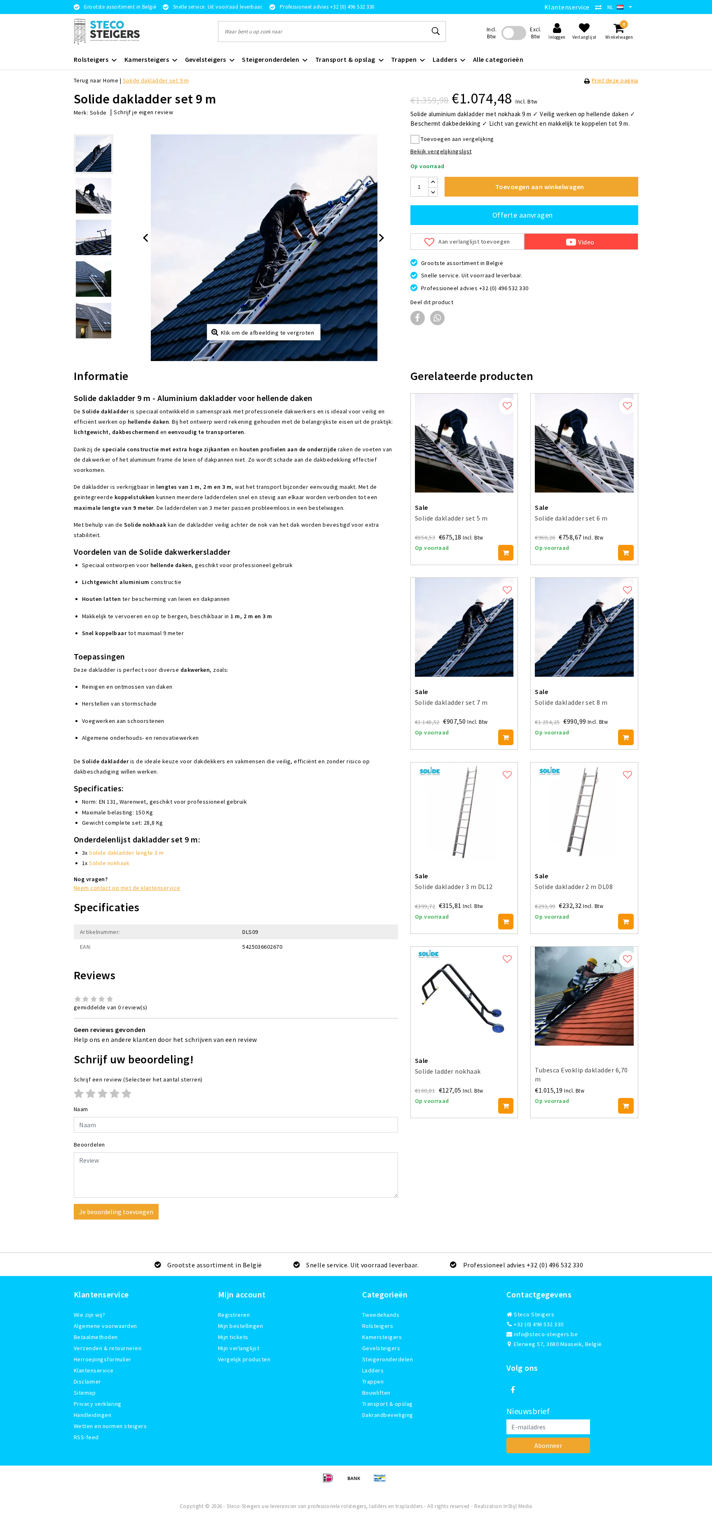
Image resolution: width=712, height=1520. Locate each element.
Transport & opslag (387, 1403)
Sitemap (85, 1392)
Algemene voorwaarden (105, 1326)
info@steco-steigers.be (546, 1334)
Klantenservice (567, 7)
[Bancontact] (382, 1482)
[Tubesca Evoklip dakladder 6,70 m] (584, 996)
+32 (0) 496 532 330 (538, 1324)
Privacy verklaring (98, 1403)
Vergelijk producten (244, 1359)
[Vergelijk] (600, 7)
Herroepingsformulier (102, 1359)
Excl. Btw (535, 33)
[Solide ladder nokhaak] (464, 996)
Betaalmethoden (96, 1337)
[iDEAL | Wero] (331, 1482)
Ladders (373, 1370)
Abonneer (548, 1445)
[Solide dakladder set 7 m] (464, 627)
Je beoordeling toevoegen (116, 1212)
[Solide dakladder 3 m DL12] (464, 811)
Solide (98, 112)
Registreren (234, 1314)
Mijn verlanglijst (238, 1348)
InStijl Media (518, 1506)
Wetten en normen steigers (110, 1426)
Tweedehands (380, 1314)
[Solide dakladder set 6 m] (584, 443)
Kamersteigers (382, 1337)
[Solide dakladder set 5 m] (464, 443)
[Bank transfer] (357, 1482)
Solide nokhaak (109, 863)
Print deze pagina (615, 80)
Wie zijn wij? (89, 1314)
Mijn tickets (233, 1337)
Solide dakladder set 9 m (156, 80)
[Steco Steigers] (107, 32)
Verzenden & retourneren (107, 1348)
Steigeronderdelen (387, 1359)
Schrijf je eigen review (143, 112)
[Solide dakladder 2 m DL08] (584, 811)
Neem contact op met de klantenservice (127, 887)
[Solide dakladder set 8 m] (584, 627)
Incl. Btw (492, 33)
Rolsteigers (377, 1326)
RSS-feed (86, 1437)
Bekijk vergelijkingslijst (441, 151)
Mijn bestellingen (240, 1326)
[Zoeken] (436, 31)
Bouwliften (376, 1392)
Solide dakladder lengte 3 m (126, 852)
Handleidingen (92, 1415)
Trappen (373, 1381)
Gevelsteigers (381, 1348)
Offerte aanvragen (522, 215)
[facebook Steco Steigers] (512, 1390)
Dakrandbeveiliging (387, 1415)
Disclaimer (87, 1381)
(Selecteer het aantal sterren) (138, 1079)
